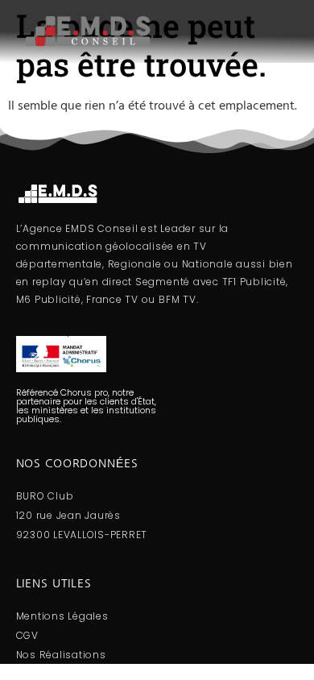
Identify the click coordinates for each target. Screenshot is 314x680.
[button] (240, 31)
